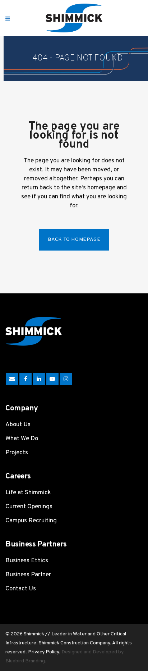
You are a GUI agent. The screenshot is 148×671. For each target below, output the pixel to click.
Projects (16, 453)
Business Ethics (26, 561)
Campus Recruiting (31, 521)
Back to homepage (74, 240)
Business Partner (28, 575)
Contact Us (20, 589)
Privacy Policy (43, 652)
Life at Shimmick (28, 493)
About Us (18, 425)
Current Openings (28, 507)
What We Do (21, 439)
